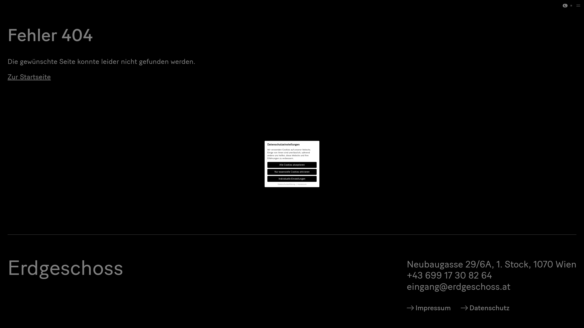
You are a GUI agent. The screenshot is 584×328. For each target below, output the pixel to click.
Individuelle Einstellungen (292, 178)
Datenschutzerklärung (286, 184)
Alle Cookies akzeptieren (292, 164)
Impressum (301, 184)
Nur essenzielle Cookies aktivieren (292, 171)
